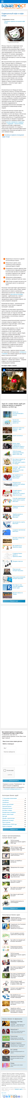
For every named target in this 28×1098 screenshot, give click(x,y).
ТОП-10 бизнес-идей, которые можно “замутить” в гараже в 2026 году (17, 848)
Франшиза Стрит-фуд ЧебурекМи (16, 1022)
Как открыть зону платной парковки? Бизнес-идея (18, 586)
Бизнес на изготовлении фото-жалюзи (18, 413)
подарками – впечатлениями (15, 123)
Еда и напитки (6, 822)
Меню (6, 2)
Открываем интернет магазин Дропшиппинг (16, 947)
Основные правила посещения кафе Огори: (14, 22)
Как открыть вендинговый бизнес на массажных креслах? (17, 968)
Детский (4, 816)
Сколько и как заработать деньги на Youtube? (17, 988)
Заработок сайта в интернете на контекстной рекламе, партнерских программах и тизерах (17, 1010)
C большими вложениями (9, 798)
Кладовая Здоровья (16, 1043)
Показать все (14, 908)
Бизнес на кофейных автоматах (16, 861)
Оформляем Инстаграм (17, 867)
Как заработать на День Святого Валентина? (18, 476)
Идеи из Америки (7, 826)
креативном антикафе (17, 294)
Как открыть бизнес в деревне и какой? (16, 881)
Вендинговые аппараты (9, 812)
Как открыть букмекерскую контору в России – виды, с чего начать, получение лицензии (17, 975)
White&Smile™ (14, 1029)
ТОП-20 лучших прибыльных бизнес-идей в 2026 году (18, 453)
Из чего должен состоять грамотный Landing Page (17, 934)
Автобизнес (5, 800)
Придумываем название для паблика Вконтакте (19, 484)
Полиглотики (14, 1036)
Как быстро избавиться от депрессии (16, 421)
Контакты (4, 1095)
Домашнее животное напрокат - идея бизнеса (18, 429)
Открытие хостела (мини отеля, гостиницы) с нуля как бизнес (17, 1003)
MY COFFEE (13, 1049)
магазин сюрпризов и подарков (15, 122)
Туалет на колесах (18, 435)
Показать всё (14, 829)
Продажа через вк (18, 561)
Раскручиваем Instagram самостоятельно (17, 854)
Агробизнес (5, 802)
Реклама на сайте (12, 1095)
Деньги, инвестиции (7, 814)
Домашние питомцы (8, 820)
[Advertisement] (14, 198)
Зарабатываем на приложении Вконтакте (18, 516)
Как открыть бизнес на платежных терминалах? (17, 961)
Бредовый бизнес (7, 808)
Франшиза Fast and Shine (17, 1056)
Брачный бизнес (7, 806)
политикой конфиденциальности (13, 789)
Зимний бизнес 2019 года (9, 824)
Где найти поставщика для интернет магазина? (17, 888)
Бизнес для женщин (8, 804)
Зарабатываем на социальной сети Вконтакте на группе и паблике (18, 919)
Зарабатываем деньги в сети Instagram (17, 901)
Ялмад (12, 1063)
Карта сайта (4, 1092)
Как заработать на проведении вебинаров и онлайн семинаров (17, 996)
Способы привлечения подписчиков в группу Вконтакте (19, 500)
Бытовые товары (7, 810)
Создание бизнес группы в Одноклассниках (17, 555)
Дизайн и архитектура (8, 818)
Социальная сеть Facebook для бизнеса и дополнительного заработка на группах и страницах (14, 927)
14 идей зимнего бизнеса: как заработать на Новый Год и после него (17, 875)
